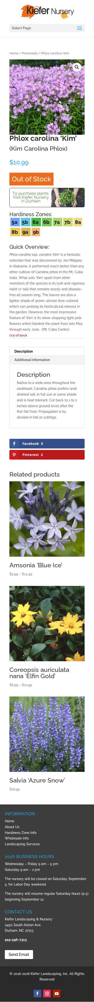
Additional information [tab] (32, 360)
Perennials (30, 53)
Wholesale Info (17, 838)
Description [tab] (23, 351)
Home (14, 53)
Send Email (19, 954)
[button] (77, 67)
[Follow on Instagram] (47, 993)
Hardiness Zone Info (20, 833)
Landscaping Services (22, 844)
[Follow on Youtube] (56, 993)
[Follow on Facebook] (37, 993)
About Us (12, 827)
